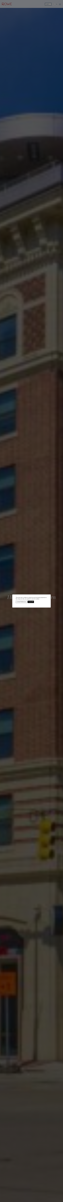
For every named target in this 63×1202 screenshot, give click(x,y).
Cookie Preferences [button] (21, 601)
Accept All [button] (30, 601)
